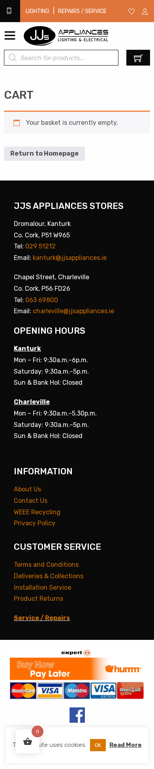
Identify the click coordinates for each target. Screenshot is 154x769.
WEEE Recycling (37, 512)
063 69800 (41, 300)
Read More (125, 744)
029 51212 (40, 246)
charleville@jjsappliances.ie (73, 311)
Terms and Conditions (46, 564)
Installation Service (42, 587)
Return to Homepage (44, 153)
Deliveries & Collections (48, 576)
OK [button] (98, 745)
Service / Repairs (42, 618)
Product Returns (38, 598)
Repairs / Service (82, 11)
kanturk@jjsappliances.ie (70, 257)
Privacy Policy (34, 523)
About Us (27, 489)
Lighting (37, 11)
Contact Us (30, 500)
